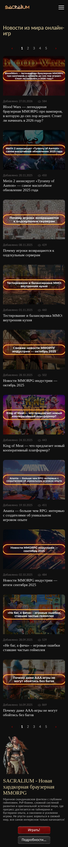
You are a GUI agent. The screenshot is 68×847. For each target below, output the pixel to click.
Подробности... (34, 840)
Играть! (34, 830)
